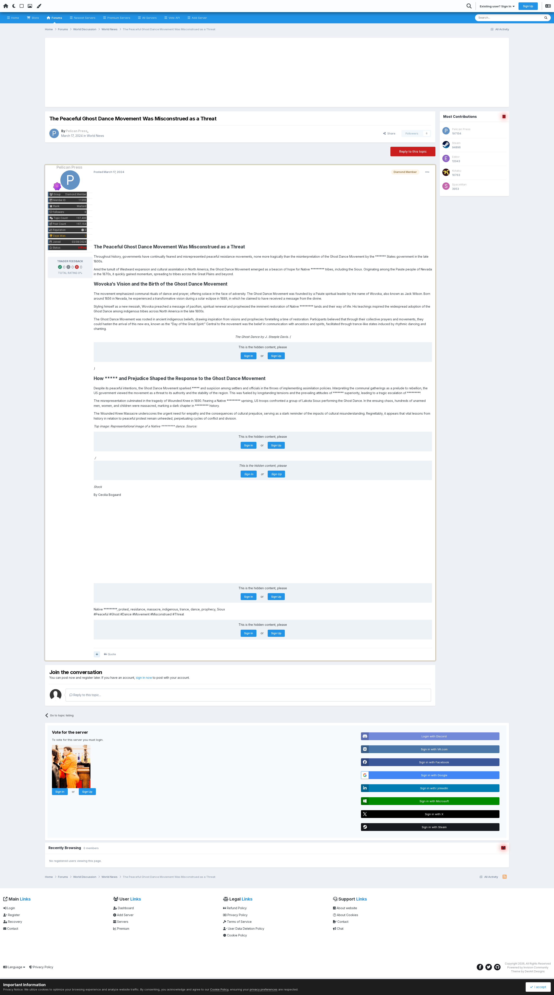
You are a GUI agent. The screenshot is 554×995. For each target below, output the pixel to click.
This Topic (528, 17)
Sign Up (528, 6)
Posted (109, 172)
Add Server (199, 17)
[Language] (548, 6)
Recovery (14, 921)
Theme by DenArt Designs (528, 971)
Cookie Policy (236, 935)
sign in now (144, 677)
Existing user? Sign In (496, 6)
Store (35, 17)
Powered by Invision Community (527, 967)
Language (15, 967)
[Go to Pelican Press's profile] (54, 133)
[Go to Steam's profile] (446, 144)
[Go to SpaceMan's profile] (446, 186)
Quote (112, 654)
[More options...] (427, 172)
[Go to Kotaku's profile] (446, 172)
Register (13, 915)
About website (346, 908)
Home (14, 17)
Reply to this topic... (86, 695)
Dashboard (125, 908)
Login (10, 908)
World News (95, 135)
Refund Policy (236, 908)
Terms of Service (239, 921)
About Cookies (347, 915)
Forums (56, 17)
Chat (339, 928)
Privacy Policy (237, 915)
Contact (12, 928)
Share (390, 133)
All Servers (149, 17)
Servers (122, 921)
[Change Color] (38, 6)
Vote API (174, 17)
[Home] (5, 6)
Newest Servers (84, 17)
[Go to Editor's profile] (446, 158)
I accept (539, 987)
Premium (122, 928)
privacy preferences (263, 989)
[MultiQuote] (97, 654)
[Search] (546, 17)
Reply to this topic (413, 151)
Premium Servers (118, 17)
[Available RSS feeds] (504, 877)
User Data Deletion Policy (245, 928)
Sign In (248, 356)
